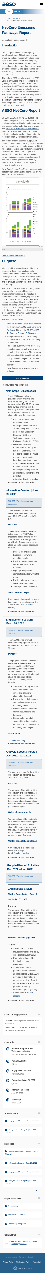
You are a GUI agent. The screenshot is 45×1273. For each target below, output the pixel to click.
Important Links (12, 1198)
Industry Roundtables (16, 1215)
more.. (38, 1191)
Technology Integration (17, 1224)
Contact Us (10, 1235)
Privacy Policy (8, 1262)
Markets (15, 18)
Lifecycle (9, 1042)
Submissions (11, 1113)
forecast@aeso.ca (19, 1244)
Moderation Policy (23, 1262)
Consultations (22, 378)
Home (9, 18)
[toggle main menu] (41, 4)
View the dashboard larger (13, 256)
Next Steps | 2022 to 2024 (21, 390)
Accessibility (37, 1262)
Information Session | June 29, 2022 (23, 1163)
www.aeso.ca (11, 1257)
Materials (9, 1144)
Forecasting (13, 1206)
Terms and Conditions (27, 1257)
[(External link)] (22, 214)
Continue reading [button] (30, 479)
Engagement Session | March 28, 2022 (24, 1121)
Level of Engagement (15, 1014)
